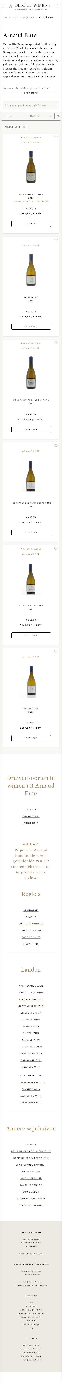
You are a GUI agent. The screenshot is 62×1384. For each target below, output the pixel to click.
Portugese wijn (31, 1075)
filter (8, 116)
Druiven (31, 1321)
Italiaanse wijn (31, 1060)
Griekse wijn (31, 1039)
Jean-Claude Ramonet (31, 1164)
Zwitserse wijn (30, 1095)
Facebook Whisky (31, 1243)
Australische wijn (31, 999)
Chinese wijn (31, 1019)
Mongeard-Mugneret (31, 1198)
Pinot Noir (31, 823)
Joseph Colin (31, 1171)
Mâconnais (31, 944)
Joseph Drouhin (31, 1178)
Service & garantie (31, 1310)
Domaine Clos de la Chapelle (31, 1151)
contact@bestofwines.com (32, 1285)
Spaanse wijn (31, 1089)
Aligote (31, 809)
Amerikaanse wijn (31, 985)
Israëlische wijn (30, 1053)
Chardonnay (31, 816)
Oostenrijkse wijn (31, 1006)
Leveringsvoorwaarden (31, 1313)
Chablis (31, 917)
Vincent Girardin (31, 1205)
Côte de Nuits (31, 937)
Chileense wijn (31, 1012)
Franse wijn (31, 1026)
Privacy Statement (31, 1317)
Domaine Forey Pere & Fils (31, 1158)
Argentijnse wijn (31, 992)
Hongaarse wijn (31, 1046)
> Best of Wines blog (31, 1254)
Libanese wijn (31, 1066)
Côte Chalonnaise (31, 923)
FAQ (31, 1303)
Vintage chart (31, 1324)
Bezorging (31, 1306)
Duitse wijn (31, 1033)
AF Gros (31, 1144)
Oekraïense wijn (31, 1102)
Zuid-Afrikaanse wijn (31, 1082)
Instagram (31, 1246)
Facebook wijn (31, 1239)
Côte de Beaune (30, 930)
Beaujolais (31, 910)
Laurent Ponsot (31, 1185)
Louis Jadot (31, 1191)
